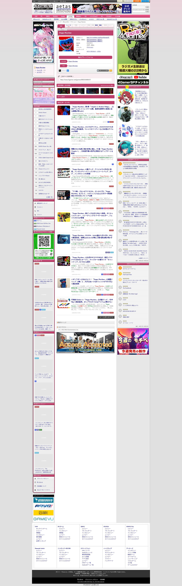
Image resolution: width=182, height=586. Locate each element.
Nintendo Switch (41, 229)
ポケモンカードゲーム (129, 269)
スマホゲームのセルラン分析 (46, 134)
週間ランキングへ (144, 258)
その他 (130, 563)
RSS (34, 1)
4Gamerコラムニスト (44, 169)
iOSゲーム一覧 (100, 19)
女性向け (78, 16)
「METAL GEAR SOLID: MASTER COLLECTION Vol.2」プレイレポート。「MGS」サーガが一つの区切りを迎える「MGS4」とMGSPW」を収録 (135, 253)
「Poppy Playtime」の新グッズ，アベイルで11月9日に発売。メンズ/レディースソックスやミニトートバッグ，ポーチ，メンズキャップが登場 (92, 171)
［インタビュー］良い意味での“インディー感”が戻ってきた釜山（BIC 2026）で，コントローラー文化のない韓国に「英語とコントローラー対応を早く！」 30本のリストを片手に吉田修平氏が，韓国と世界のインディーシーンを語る (44, 424)
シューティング (132, 558)
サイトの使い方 (54, 1)
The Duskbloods (127, 288)
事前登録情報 (86, 554)
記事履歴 (137, 1)
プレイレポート (87, 531)
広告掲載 (102, 579)
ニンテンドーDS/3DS (64, 548)
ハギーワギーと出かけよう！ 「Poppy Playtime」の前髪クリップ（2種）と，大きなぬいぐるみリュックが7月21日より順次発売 (92, 282)
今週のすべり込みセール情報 (46, 139)
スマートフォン (85, 548)
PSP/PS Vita (130, 526)
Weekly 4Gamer (42, 112)
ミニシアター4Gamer (44, 175)
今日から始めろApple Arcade (46, 157)
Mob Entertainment (91, 39)
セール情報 (64, 19)
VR (85, 16)
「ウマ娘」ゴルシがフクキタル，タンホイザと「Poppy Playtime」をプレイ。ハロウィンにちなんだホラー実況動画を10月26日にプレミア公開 (91, 193)
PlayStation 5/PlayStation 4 (43, 226)
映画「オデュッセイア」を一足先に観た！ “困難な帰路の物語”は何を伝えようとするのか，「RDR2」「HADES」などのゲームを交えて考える (43, 281)
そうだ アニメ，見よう (45, 149)
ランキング (145, 1)
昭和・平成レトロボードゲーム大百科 (46, 165)
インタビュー (83, 19)
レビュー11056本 (39, 12)
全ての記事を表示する (106, 317)
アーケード (129, 548)
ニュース (39, 70)
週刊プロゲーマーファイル (46, 119)
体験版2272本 (48, 12)
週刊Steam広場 (42, 143)
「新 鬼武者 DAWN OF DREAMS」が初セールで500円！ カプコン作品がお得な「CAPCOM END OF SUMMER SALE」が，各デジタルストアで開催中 (135, 224)
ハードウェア (94, 16)
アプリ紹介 (85, 558)
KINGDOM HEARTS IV (129, 311)
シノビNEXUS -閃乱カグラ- (131, 305)
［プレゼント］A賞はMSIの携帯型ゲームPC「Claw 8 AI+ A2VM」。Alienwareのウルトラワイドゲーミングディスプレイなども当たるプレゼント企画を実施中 (135, 176)
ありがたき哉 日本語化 (45, 182)
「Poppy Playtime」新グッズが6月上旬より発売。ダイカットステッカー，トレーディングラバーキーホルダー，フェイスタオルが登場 (92, 216)
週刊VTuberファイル (44, 126)
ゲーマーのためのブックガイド (46, 153)
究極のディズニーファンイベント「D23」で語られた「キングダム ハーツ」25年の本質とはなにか (43, 447)
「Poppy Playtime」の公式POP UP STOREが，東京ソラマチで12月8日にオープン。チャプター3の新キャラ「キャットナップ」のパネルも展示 (92, 260)
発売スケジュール (64, 537)
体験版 (38, 533)
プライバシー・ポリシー (91, 579)
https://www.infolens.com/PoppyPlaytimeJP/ (98, 37)
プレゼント (40, 207)
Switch (63, 16)
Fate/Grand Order (127, 274)
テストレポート (110, 552)
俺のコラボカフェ (43, 161)
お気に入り (129, 1)
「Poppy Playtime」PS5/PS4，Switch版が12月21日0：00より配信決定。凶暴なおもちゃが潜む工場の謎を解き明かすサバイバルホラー (91, 238)
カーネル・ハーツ (128, 323)
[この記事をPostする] (60, 71)
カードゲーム (132, 556)
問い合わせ (63, 1)
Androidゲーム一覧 (112, 19)
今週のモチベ (42, 115)
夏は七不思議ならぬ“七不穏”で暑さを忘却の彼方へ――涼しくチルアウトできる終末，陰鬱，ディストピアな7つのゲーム (43, 327)
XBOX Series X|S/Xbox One (44, 223)
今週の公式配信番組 (44, 122)
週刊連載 (39, 537)
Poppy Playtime (73, 61)
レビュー (39, 531)
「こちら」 (100, 573)
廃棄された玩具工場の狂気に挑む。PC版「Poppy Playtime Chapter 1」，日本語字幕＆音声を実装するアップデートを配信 (92, 151)
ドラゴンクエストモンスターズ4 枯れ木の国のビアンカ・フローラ (135, 281)
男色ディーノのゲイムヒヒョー (46, 130)
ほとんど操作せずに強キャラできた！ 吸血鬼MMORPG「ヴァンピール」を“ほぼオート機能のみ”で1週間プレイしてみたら (44, 353)
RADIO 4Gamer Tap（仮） (45, 146)
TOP (36, 16)
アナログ (108, 16)
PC (41, 16)
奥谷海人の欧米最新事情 (45, 109)
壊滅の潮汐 (126, 317)
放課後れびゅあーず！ (44, 193)
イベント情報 (132, 552)
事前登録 (56, 19)
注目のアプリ (73, 19)
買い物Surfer (42, 179)
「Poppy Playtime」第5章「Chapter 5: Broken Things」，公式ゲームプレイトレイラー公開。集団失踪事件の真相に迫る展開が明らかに (92, 109)
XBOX (48, 16)
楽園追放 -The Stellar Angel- (130, 294)
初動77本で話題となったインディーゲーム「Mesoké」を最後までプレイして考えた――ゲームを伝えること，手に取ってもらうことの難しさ (44, 399)
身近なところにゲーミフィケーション (46, 186)
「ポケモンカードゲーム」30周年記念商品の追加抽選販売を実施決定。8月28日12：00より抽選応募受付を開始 (135, 166)
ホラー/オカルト (91, 51)
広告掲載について (41, 486)
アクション (90, 47)
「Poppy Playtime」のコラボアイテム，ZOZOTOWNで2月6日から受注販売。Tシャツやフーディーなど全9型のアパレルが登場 (92, 129)
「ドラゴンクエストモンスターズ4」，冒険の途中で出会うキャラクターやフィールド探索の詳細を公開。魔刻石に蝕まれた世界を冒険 (135, 186)
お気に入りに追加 (103, 70)
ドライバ (39, 214)
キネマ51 (41, 190)
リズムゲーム (132, 561)
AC (102, 16)
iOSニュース (36, 19)
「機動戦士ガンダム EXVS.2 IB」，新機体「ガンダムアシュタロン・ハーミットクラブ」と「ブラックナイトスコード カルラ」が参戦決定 (135, 195)
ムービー (91, 19)
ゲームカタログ (132, 565)
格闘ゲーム (131, 554)
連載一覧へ (50, 197)
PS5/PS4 (55, 16)
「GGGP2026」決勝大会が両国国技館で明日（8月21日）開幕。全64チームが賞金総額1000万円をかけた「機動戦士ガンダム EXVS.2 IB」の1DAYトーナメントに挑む (135, 214)
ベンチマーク (109, 561)
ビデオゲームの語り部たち (46, 172)
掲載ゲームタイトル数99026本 (43, 11)
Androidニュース (46, 19)
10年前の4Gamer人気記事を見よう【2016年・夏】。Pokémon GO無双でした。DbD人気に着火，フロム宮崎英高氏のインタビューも (44, 304)
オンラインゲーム (41, 528)
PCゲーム (39, 220)
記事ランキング (41, 541)
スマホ (70, 16)
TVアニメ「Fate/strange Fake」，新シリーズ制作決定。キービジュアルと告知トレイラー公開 (135, 233)
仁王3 (124, 299)
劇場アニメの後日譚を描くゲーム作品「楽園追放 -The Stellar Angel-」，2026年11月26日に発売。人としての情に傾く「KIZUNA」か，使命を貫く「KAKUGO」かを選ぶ (135, 243)
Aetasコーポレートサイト (43, 489)
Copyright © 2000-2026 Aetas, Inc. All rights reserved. (91, 581)
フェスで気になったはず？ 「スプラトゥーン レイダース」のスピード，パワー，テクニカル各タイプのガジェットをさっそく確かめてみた (44, 376)
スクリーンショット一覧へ (107, 85)
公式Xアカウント (42, 1)
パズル (99, 51)
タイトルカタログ (64, 539)
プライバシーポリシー (43, 478)
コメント (64, 70)
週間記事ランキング (42, 203)
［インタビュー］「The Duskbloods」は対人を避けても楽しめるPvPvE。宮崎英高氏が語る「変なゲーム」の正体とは (43, 470)
